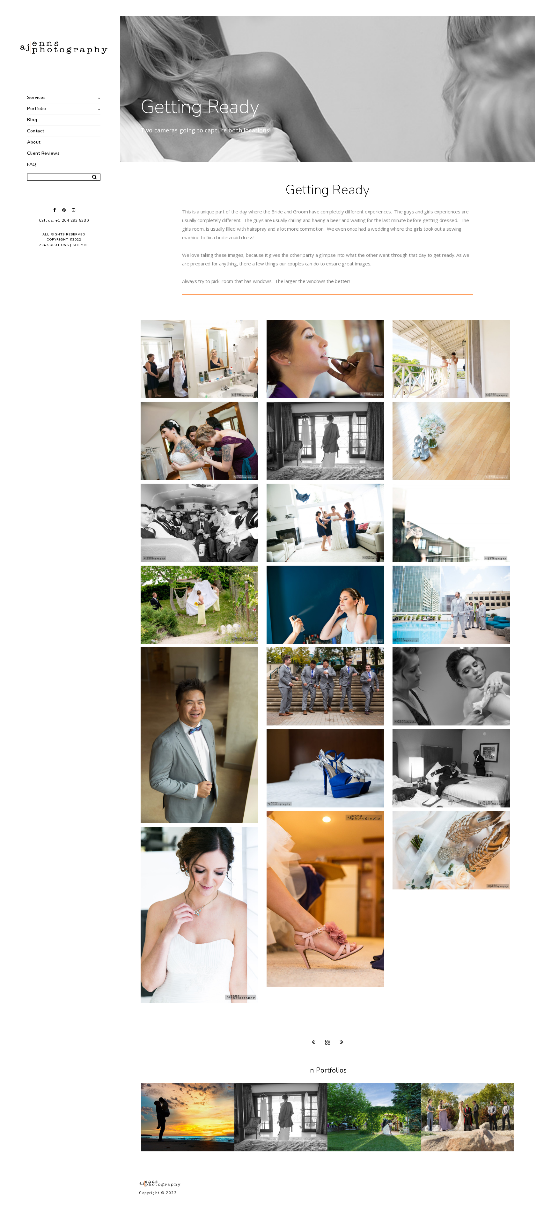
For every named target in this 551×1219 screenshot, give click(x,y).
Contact (35, 131)
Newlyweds (349, 1149)
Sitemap (81, 245)
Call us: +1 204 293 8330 (64, 220)
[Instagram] (73, 210)
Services (36, 97)
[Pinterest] (64, 210)
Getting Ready (259, 1149)
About (33, 142)
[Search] (92, 176)
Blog (32, 120)
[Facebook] (54, 210)
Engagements (165, 1149)
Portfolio (36, 109)
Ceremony (441, 1149)
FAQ (31, 164)
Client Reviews (43, 153)
